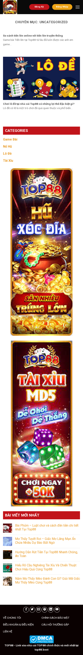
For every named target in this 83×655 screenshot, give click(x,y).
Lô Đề (7, 153)
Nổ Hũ (7, 146)
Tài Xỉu (8, 161)
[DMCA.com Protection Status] (41, 639)
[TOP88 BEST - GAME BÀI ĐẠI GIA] (13, 7)
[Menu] (77, 7)
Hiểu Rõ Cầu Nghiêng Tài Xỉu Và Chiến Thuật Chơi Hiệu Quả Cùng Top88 (45, 567)
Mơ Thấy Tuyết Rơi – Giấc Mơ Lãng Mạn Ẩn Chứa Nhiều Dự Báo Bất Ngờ (45, 541)
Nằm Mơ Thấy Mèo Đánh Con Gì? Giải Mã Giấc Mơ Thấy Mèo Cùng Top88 (47, 580)
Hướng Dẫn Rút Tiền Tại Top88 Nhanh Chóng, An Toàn (46, 554)
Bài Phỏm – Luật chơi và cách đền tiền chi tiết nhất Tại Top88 (46, 527)
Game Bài (10, 139)
